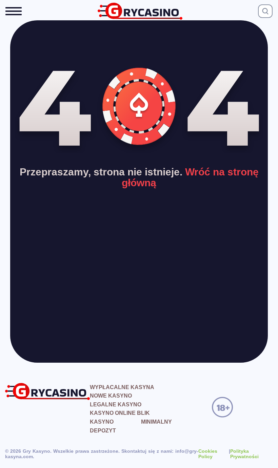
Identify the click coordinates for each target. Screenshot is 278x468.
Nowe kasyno (111, 396)
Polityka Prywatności (244, 453)
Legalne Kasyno (115, 404)
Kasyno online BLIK (120, 413)
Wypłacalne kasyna (122, 387)
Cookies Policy (207, 453)
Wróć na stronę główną (190, 177)
